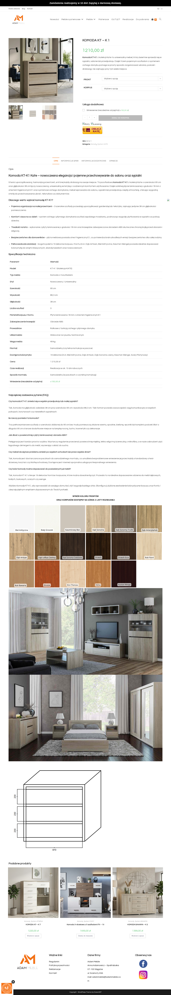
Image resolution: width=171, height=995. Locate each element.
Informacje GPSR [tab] (70, 161)
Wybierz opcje (33, 936)
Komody (94, 144)
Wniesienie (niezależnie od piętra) (108, 110)
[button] (70, 41)
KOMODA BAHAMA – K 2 (137, 925)
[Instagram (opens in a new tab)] (161, 8)
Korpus (88, 87)
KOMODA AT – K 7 (33, 925)
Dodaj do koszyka (120, 118)
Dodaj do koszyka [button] (85, 936)
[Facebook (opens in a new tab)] (158, 8)
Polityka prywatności (59, 965)
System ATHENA (37, 921)
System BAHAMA (141, 921)
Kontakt (30, 9)
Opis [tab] (56, 161)
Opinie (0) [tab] (113, 161)
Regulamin (54, 962)
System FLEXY (89, 921)
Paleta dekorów (14, 9)
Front (87, 79)
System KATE (102, 144)
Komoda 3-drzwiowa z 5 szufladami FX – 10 (85, 925)
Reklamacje (55, 969)
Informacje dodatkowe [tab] (94, 161)
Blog (23, 9)
